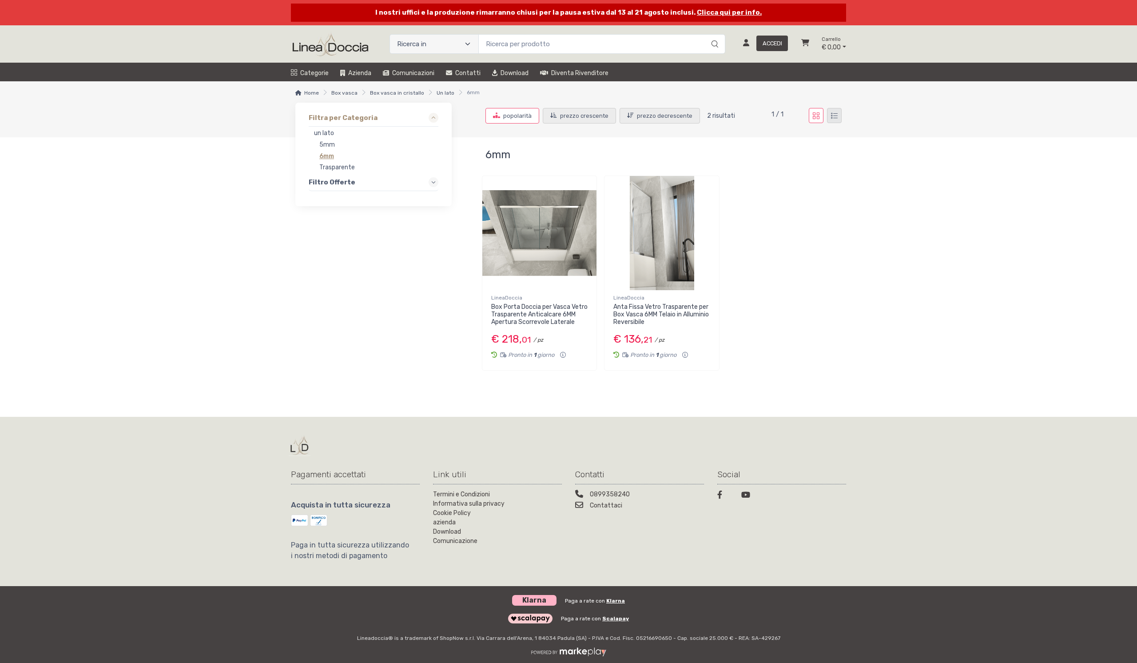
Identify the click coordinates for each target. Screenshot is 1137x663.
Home (311, 93)
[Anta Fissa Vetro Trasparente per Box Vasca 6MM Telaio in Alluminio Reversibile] (661, 233)
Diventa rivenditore (579, 73)
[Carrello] (805, 44)
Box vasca (344, 93)
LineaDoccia (506, 298)
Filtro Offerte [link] (332, 182)
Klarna (615, 601)
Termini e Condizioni (461, 494)
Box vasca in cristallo (397, 93)
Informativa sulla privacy (469, 503)
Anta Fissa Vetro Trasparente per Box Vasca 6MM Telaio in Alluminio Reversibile (661, 314)
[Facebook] (724, 496)
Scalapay (615, 618)
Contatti (468, 73)
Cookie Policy (452, 513)
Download (515, 73)
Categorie (314, 73)
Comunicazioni (413, 73)
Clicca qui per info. (729, 12)
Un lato (445, 93)
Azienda (359, 73)
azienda (444, 522)
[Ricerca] (713, 34)
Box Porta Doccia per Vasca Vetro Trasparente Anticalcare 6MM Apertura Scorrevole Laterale (539, 314)
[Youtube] (748, 496)
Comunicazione (455, 541)
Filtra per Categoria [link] (343, 118)
